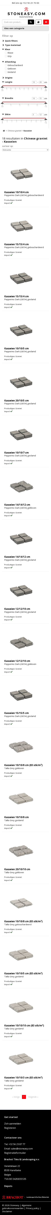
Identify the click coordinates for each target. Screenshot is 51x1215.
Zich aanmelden (12, 1123)
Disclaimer (7, 1211)
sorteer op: (7, 146)
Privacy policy (32, 1208)
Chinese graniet (15, 130)
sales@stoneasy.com (22, 1148)
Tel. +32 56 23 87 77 (14, 1144)
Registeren (10, 1127)
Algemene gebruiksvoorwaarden (16, 1207)
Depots (8, 1186)
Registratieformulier (15, 1152)
